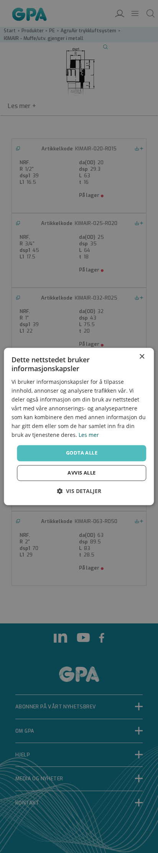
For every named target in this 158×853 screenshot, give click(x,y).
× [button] (142, 357)
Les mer (89, 435)
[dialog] (79, 426)
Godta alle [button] (81, 453)
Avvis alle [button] (81, 473)
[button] (79, 491)
